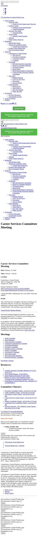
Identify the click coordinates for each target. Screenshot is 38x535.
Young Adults (13, 34)
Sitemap (7, 491)
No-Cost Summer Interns (16, 50)
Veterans (11, 38)
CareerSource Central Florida (18, 53)
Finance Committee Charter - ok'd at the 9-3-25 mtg (20, 401)
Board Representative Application (22, 71)
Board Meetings (10, 340)
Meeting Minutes (16, 310)
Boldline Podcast (17, 78)
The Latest (12, 76)
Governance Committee (12, 352)
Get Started (4, 5)
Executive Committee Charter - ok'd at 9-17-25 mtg (20, 391)
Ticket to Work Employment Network (24, 24)
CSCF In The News (18, 79)
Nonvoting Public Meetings (13, 356)
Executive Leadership (19, 57)
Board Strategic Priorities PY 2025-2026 (17, 376)
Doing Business (13, 84)
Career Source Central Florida (11, 497)
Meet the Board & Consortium (21, 64)
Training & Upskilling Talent (17, 45)
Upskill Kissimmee (18, 29)
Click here (8, 114)
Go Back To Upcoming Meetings (12, 411)
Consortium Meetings (11, 345)
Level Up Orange (10, 98)
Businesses (8, 41)
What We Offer (13, 22)
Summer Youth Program (19, 36)
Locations (15, 60)
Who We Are (16, 55)
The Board (12, 62)
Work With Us (16, 88)
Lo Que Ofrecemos (14, 95)
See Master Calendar (7, 361)
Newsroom (15, 81)
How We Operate (17, 90)
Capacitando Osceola (15, 97)
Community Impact (18, 58)
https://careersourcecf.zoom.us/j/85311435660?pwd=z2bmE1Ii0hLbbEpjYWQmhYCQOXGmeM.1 (17, 289)
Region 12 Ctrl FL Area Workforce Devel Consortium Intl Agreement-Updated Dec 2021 (19, 378)
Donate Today (19, 108)
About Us (8, 52)
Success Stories (17, 83)
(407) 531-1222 (29, 330)
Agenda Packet (5, 310)
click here (4, 318)
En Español (8, 93)
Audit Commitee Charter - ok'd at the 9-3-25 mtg (20, 392)
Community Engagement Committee (16, 343)
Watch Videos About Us (16, 39)
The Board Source (18, 67)
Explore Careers (14, 26)
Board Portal (16, 69)
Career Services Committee (13, 342)
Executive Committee (11, 347)
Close (3, 433)
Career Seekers (9, 20)
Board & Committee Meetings (21, 65)
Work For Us (16, 86)
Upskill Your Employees (19, 46)
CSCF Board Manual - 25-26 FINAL (16, 374)
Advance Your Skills (15, 31)
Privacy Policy (9, 493)
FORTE (7, 100)
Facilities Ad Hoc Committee (14, 349)
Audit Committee (10, 338)
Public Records (17, 91)
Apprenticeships (17, 33)
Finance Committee (11, 350)
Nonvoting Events (10, 354)
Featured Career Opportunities (21, 27)
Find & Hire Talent (14, 43)
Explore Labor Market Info (17, 48)
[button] (5, 136)
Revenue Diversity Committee (14, 357)
